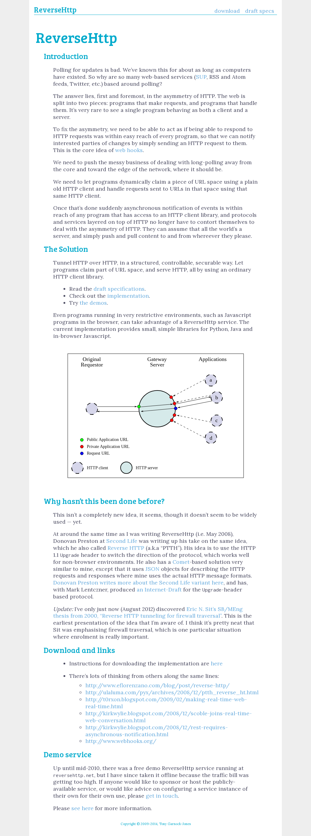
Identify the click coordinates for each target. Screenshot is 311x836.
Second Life (121, 540)
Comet (181, 561)
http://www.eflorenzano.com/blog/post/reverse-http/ (157, 685)
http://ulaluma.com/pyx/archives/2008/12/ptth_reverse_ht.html (171, 692)
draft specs (259, 10)
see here (82, 808)
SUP (201, 76)
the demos (93, 302)
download (227, 10)
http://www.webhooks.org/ (120, 740)
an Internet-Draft (159, 589)
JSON (152, 568)
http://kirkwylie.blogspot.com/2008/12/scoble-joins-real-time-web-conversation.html (168, 717)
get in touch (162, 795)
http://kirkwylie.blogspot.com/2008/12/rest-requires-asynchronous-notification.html (156, 731)
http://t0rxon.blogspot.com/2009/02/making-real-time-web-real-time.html (166, 703)
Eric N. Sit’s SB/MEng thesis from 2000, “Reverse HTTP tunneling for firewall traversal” (148, 612)
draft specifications (119, 288)
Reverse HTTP (126, 547)
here (217, 663)
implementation (128, 295)
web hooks (129, 150)
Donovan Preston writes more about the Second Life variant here (138, 582)
